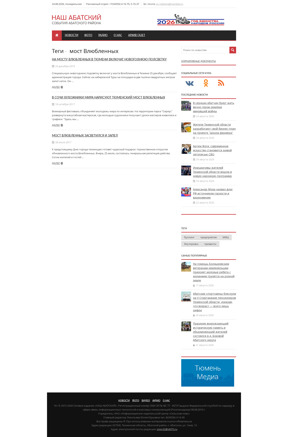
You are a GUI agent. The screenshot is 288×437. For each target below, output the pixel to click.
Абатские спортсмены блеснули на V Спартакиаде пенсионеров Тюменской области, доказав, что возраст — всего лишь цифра (214, 302)
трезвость (210, 244)
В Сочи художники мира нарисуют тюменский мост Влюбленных (108, 97)
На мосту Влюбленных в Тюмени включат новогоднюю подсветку (109, 59)
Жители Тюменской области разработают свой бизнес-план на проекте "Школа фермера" (214, 129)
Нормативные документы (198, 61)
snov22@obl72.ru (167, 429)
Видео (146, 400)
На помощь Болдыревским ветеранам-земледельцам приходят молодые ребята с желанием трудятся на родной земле (214, 272)
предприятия (208, 237)
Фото (88, 35)
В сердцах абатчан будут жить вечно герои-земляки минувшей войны (213, 107)
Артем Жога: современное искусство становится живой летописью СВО (212, 150)
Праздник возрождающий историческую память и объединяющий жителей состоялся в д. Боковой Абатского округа (210, 332)
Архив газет (136, 35)
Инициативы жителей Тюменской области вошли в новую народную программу (212, 172)
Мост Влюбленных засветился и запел (85, 136)
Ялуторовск (191, 244)
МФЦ (226, 237)
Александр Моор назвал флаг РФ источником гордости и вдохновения (213, 193)
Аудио (156, 400)
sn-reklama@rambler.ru (169, 4)
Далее (56, 87)
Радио (103, 35)
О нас (118, 35)
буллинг (189, 237)
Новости (71, 35)
